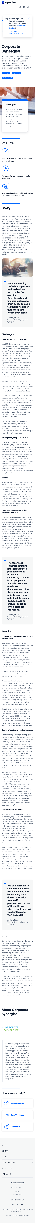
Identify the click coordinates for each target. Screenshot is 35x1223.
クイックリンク (7, 1168)
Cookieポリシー (18, 1194)
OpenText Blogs (17, 1115)
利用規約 (17, 1191)
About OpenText (17, 1103)
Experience (16, 73)
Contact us (15, 1127)
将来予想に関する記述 (17, 1200)
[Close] (29, 18)
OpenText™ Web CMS (22, 1216)
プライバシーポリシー (17, 1188)
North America (7, 78)
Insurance (6, 73)
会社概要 (5, 1151)
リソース (5, 1145)
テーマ (4, 1157)
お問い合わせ (6, 1174)
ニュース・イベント (9, 1162)
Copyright (5, 1209)
